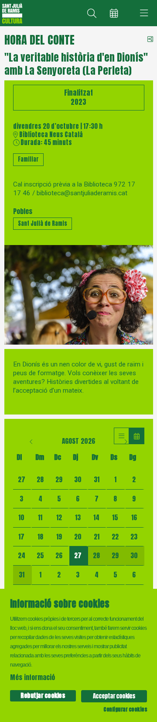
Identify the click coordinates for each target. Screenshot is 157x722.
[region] (78, 295)
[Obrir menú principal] (144, 13)
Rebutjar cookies (42, 695)
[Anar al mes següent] (125, 441)
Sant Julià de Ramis (42, 223)
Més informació (32, 677)
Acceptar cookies (114, 696)
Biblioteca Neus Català (50, 135)
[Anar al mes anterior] (32, 441)
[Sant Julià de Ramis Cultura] (11, 13)
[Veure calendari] (136, 436)
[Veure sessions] (121, 436)
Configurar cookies (125, 709)
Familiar (28, 159)
